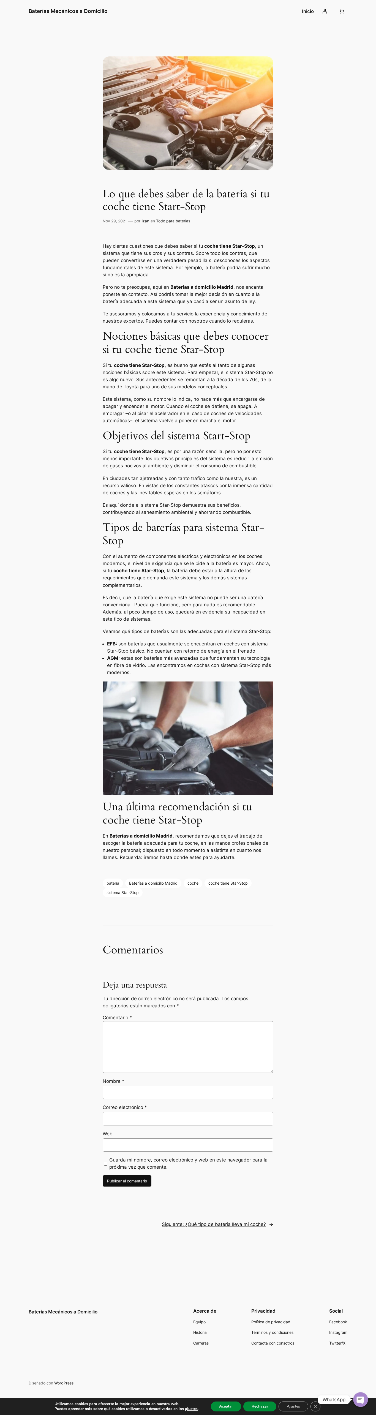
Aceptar (226, 1406)
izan (145, 221)
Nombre (113, 1081)
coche (192, 883)
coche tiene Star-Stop (228, 883)
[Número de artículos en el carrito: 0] (341, 11)
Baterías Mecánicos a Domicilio (68, 11)
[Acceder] (325, 11)
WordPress (63, 1383)
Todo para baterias (173, 221)
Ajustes (293, 1406)
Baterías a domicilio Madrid (153, 883)
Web (108, 1133)
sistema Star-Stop (123, 892)
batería (113, 883)
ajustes (191, 1408)
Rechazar (260, 1406)
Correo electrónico (125, 1107)
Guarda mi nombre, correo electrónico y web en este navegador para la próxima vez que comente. (188, 1163)
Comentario (117, 1017)
